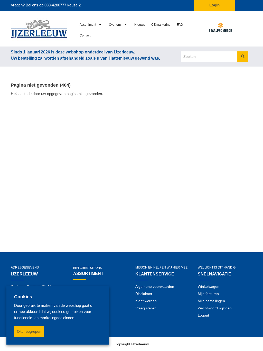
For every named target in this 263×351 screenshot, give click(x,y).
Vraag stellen (145, 308)
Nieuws (139, 24)
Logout (203, 315)
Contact (85, 35)
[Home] (38, 28)
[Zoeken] (242, 56)
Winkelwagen (208, 286)
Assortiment (88, 24)
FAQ (180, 24)
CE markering (161, 24)
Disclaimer (143, 294)
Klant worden (146, 301)
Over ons (115, 24)
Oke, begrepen (29, 331)
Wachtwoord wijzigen (215, 308)
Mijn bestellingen (211, 301)
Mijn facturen (208, 294)
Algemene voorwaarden (154, 286)
